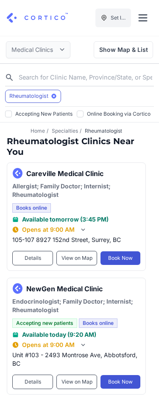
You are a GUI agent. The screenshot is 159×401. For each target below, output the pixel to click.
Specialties (65, 131)
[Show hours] (83, 229)
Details (33, 258)
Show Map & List (123, 49)
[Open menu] (143, 18)
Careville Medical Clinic (64, 173)
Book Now (120, 258)
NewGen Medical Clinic (64, 288)
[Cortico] (37, 17)
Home (38, 131)
